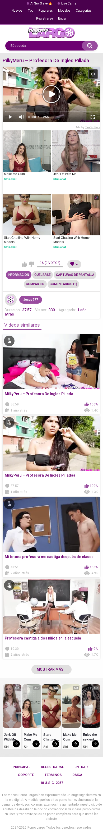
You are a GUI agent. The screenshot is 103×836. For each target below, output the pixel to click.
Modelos (64, 10)
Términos (53, 775)
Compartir (35, 284)
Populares (46, 10)
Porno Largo (36, 827)
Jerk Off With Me (65, 174)
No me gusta (31, 264)
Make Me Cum (14, 174)
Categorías (84, 10)
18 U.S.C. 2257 (51, 783)
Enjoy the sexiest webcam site (90, 738)
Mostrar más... (52, 669)
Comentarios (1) (63, 284)
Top (30, 10)
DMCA (77, 775)
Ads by (88, 127)
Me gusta (24, 264)
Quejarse (42, 275)
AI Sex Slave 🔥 (41, 3)
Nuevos (17, 10)
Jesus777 (30, 299)
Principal (21, 767)
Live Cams (68, 3)
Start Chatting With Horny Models (22, 240)
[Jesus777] (11, 300)
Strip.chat (10, 178)
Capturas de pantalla (75, 275)
